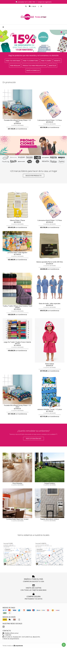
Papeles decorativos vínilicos (49, 519)
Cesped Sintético (49, 483)
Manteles (52, 66)
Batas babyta (49, 364)
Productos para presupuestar (34, 66)
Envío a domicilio (33, 70)
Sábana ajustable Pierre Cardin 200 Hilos (49, 262)
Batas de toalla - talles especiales (49, 303)
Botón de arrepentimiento (11, 639)
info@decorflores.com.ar (11, 633)
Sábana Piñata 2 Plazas (17, 220)
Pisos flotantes (17, 483)
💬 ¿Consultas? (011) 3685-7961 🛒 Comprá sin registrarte (33, 2)
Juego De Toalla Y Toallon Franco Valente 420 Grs (17, 342)
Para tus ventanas (13, 61)
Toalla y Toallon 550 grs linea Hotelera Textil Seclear (17, 306)
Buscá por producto (33, 176)
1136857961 (7, 635)
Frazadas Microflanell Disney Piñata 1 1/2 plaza (17, 121)
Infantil (57, 61)
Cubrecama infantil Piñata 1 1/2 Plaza (49, 120)
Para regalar (15, 66)
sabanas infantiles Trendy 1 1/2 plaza (49, 409)
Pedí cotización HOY (33, 439)
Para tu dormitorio (30, 61)
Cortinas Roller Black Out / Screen (17, 519)
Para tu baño (46, 61)
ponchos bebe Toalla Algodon (17, 252)
